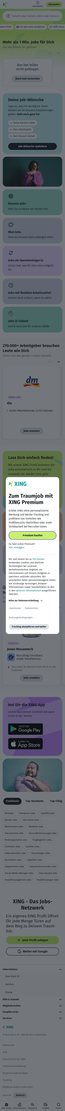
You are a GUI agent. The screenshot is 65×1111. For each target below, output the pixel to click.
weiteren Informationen (28, 590)
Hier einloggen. (17, 547)
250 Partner (38, 559)
